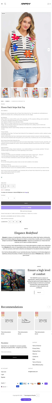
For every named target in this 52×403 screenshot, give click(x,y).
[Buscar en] (5, 3)
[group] (6, 93)
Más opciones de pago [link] (26, 211)
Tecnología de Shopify (30, 395)
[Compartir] (9, 221)
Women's (7, 101)
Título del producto (6, 332)
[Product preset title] (9, 321)
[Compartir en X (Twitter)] (16, 221)
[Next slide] (49, 49)
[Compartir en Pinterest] (20, 221)
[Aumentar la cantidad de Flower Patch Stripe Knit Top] (14, 198)
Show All (39, 292)
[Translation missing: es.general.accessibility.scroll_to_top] (37, 395)
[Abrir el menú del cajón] (1, 3)
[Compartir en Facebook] (13, 221)
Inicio (2, 101)
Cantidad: (3, 195)
